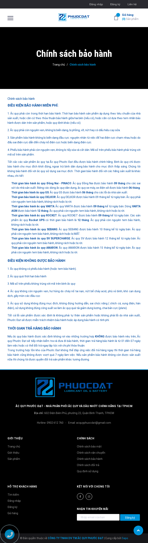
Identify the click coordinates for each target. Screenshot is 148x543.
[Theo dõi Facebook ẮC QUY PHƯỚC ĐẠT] (80, 496)
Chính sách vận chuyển (91, 452)
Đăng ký (115, 4)
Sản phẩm (130, 16)
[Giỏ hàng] (116, 17)
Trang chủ (14, 446)
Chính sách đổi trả (88, 465)
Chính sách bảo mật (89, 446)
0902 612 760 (55, 422)
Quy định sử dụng (87, 471)
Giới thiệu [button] (15, 438)
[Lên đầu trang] (138, 530)
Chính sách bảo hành (21, 99)
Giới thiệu (13, 452)
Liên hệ (132, 4)
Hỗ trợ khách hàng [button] (22, 486)
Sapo (125, 538)
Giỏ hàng (13, 513)
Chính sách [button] (85, 438)
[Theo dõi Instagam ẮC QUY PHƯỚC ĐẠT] (89, 496)
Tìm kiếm (13, 494)
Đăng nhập (96, 4)
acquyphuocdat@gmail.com (93, 422)
